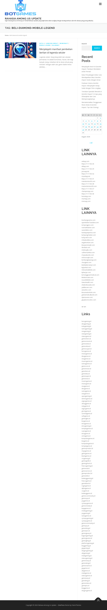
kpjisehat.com (86, 267)
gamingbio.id (86, 419)
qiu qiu (84, 307)
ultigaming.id (86, 553)
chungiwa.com (86, 262)
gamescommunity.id (88, 496)
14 (95, 124)
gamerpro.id (86, 531)
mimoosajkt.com (87, 257)
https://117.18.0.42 (88, 174)
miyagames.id (86, 451)
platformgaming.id (88, 543)
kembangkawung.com (89, 260)
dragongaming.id (87, 551)
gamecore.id (86, 366)
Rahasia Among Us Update (23, 18)
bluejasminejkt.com (88, 245)
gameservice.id (87, 471)
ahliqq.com (85, 166)
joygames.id (86, 501)
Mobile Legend (44, 45)
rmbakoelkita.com (88, 240)
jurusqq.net (85, 171)
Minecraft (64, 43)
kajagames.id (86, 508)
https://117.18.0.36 (88, 164)
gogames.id (85, 568)
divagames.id (86, 356)
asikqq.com (85, 161)
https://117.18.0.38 (88, 184)
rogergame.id (86, 486)
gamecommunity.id (88, 523)
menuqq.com (86, 201)
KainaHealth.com (87, 282)
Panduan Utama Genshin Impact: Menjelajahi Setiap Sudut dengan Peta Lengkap (91, 85)
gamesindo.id (86, 344)
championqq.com (87, 191)
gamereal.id (85, 468)
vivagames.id (86, 359)
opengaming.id (87, 396)
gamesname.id (87, 566)
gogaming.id (86, 548)
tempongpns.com (88, 225)
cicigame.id (85, 491)
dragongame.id (87, 591)
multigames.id (86, 573)
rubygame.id (86, 406)
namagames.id (87, 364)
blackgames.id (86, 456)
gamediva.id (86, 374)
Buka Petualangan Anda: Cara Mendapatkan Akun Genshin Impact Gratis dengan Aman (92, 77)
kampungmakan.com (89, 235)
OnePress (61, 605)
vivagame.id (86, 386)
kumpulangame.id (88, 443)
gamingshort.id (87, 463)
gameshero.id (86, 339)
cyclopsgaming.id (87, 518)
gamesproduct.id (87, 448)
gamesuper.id (86, 376)
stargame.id (86, 394)
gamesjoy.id (86, 498)
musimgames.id (87, 361)
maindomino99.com (88, 181)
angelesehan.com (88, 242)
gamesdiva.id (86, 346)
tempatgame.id (87, 446)
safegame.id (86, 416)
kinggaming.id (86, 546)
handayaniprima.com (89, 233)
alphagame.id (86, 488)
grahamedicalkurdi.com (89, 295)
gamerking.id (86, 528)
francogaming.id (87, 466)
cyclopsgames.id (87, 503)
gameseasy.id (86, 561)
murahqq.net (86, 176)
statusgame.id (86, 336)
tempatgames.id (87, 428)
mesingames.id (87, 354)
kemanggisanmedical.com (90, 275)
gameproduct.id (87, 473)
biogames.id (86, 421)
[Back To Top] (98, 600)
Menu (100, 4)
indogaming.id (86, 326)
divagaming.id (86, 324)
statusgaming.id (87, 558)
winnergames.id (87, 399)
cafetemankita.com (88, 252)
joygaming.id (86, 513)
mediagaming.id (87, 511)
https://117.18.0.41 (88, 179)
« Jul (91, 143)
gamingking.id (86, 541)
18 (86, 127)
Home (6, 35)
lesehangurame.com (88, 220)
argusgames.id (86, 401)
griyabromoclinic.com (89, 300)
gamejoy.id (85, 526)
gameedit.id (85, 476)
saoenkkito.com (87, 230)
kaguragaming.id (87, 536)
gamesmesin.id (87, 341)
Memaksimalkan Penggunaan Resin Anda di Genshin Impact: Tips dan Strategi (92, 104)
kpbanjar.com (86, 272)
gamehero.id (86, 371)
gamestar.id (86, 379)
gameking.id (86, 581)
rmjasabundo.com (88, 255)
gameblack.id (86, 483)
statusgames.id (87, 576)
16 (100, 124)
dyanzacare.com (87, 297)
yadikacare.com (87, 287)
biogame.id (85, 441)
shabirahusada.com (88, 285)
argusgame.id (86, 409)
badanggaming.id (87, 478)
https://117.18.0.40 (88, 194)
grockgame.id (86, 411)
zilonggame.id (86, 404)
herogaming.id (86, 321)
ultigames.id (86, 571)
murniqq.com (86, 199)
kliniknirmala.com (87, 277)
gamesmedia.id (87, 506)
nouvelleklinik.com (88, 280)
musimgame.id (87, 381)
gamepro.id (85, 586)
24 (83, 130)
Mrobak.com (86, 247)
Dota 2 (42, 43)
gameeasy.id (86, 578)
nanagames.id (86, 516)
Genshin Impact (52, 43)
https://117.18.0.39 (88, 169)
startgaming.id (86, 334)
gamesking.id (86, 563)
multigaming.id (86, 556)
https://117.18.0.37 (88, 189)
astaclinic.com (86, 290)
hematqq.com (86, 196)
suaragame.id (86, 431)
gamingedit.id (86, 461)
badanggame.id (87, 493)
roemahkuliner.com (88, 228)
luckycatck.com (87, 237)
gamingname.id (87, 538)
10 (83, 124)
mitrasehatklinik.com (89, 270)
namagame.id (86, 391)
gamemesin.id (86, 369)
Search (84, 44)
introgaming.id (86, 426)
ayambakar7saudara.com (90, 222)
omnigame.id (86, 436)
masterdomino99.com (89, 186)
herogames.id (86, 351)
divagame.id (86, 389)
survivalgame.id (87, 413)
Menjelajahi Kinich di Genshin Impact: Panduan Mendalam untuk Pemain (91, 69)
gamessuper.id (86, 349)
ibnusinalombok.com (89, 292)
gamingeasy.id (86, 533)
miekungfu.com (87, 250)
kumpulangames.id (88, 438)
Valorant (56, 45)
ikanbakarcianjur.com (89, 265)
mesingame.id (86, 384)
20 (92, 127)
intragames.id (86, 424)
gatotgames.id (86, 453)
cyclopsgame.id (87, 521)
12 (89, 124)
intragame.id (86, 434)
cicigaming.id (86, 458)
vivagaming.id (86, 331)
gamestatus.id (86, 583)
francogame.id (86, 481)
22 (97, 127)
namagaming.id (87, 329)
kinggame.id (86, 588)
